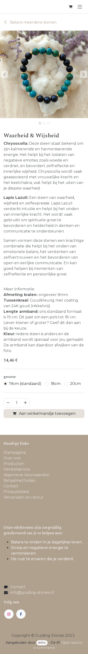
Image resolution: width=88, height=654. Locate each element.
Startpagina (15, 452)
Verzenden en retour (24, 497)
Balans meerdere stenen (33, 22)
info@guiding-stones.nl (32, 592)
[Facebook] (21, 614)
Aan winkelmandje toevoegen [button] (47, 413)
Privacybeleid (16, 491)
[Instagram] (9, 614)
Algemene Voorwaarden (27, 475)
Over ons (12, 458)
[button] (4, 74)
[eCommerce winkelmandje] (70, 6)
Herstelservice (17, 469)
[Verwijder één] (8, 403)
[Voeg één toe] (26, 403)
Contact (11, 486)
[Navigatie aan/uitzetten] (79, 6)
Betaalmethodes (19, 480)
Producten (14, 463)
